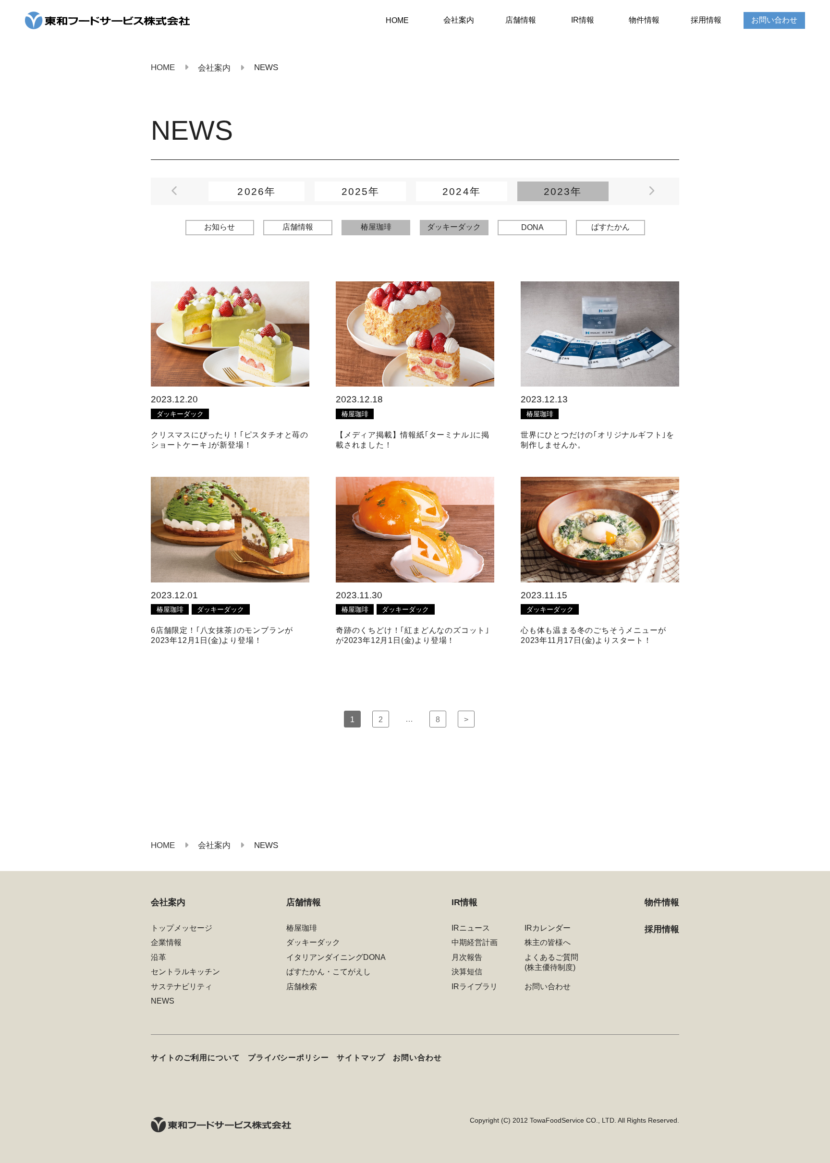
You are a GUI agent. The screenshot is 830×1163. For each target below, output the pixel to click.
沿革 (158, 957)
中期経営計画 (475, 942)
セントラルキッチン (185, 972)
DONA (532, 227)
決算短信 (467, 972)
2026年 (256, 191)
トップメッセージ (181, 928)
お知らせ (219, 227)
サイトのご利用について (195, 1057)
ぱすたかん (610, 227)
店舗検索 (301, 986)
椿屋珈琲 (376, 227)
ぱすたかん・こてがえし (328, 972)
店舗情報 (520, 20)
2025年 (360, 191)
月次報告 (467, 957)
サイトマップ (361, 1057)
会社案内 (458, 20)
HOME (397, 20)
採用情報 (706, 20)
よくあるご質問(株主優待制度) (551, 962)
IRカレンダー (548, 928)
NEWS (162, 1001)
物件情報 (644, 20)
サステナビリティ (181, 986)
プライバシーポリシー (288, 1057)
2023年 (563, 191)
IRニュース (471, 928)
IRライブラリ (475, 986)
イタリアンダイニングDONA (336, 957)
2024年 (461, 191)
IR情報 (582, 20)
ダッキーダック (454, 227)
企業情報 (166, 942)
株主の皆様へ (548, 942)
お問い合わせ (774, 20)
